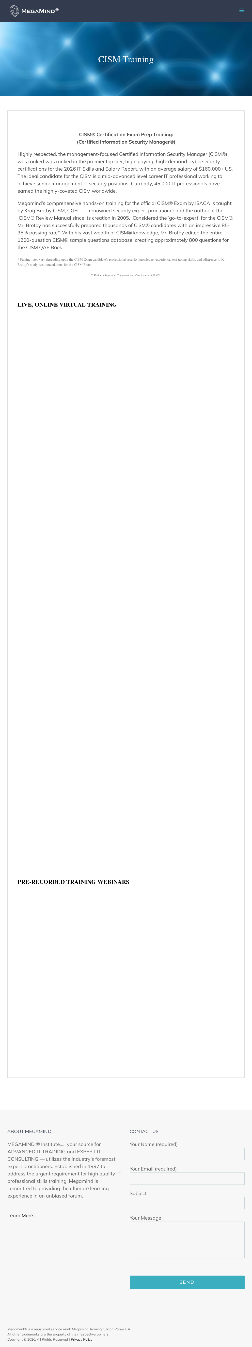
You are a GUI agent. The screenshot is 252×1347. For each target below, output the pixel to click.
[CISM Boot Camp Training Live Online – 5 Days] (70, 497)
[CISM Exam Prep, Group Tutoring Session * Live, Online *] (70, 318)
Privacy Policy (81, 1339)
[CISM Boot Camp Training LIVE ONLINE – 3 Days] (70, 682)
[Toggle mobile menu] (242, 10)
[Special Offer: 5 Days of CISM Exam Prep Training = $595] (181, 896)
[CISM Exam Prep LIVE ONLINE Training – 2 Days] (181, 318)
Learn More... (22, 1215)
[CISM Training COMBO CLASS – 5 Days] (181, 497)
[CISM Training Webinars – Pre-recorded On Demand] (70, 896)
